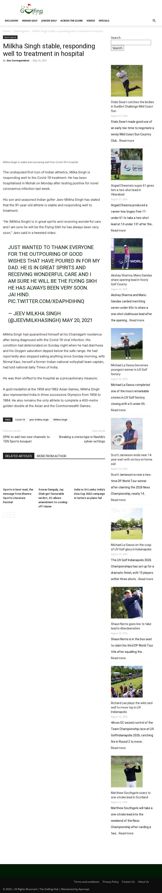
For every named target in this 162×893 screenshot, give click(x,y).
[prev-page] (5, 514)
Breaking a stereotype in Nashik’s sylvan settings (82, 439)
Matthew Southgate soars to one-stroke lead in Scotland (131, 795)
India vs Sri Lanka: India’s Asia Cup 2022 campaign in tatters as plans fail (89, 494)
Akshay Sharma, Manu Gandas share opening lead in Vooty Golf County (131, 280)
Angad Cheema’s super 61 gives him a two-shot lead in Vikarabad (132, 190)
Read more (126, 141)
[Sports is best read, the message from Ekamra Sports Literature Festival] (18, 475)
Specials (104, 20)
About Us (143, 882)
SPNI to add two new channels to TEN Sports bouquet (26, 439)
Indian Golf (30, 20)
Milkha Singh (60, 419)
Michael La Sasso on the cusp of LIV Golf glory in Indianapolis (131, 547)
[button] (154, 21)
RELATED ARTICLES (18, 456)
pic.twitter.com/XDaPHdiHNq (46, 301)
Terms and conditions (86, 882)
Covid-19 (20, 419)
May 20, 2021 (77, 320)
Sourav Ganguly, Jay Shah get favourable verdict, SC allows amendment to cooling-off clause (53, 498)
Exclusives (11, 20)
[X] (17, 70)
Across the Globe (72, 20)
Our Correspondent (18, 60)
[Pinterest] (26, 70)
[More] (65, 70)
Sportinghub (21, 31)
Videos (90, 20)
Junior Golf (49, 20)
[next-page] (12, 514)
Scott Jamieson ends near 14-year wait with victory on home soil (131, 459)
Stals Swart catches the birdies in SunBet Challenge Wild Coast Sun (132, 106)
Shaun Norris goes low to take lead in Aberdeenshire (131, 626)
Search (116, 38)
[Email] (55, 70)
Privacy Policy (111, 882)
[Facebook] (7, 70)
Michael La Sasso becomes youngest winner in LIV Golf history (129, 370)
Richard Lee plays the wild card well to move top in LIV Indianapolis (132, 707)
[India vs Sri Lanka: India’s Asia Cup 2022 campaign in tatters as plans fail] (89, 475)
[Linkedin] (46, 70)
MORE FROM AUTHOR (51, 456)
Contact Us (128, 882)
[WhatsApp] (36, 70)
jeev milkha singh (39, 419)
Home (6, 31)
